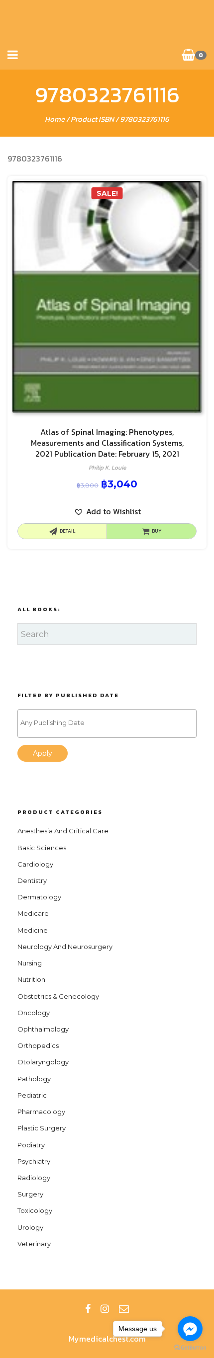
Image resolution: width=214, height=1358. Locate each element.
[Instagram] (105, 1308)
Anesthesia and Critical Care (62, 831)
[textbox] (109, 722)
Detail (67, 531)
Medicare (33, 913)
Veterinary (34, 1244)
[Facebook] (88, 1308)
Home (55, 119)
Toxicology (34, 1210)
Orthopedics (38, 1045)
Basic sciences (41, 848)
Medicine (32, 930)
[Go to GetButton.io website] (190, 1348)
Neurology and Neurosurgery (64, 947)
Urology (30, 1227)
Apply (42, 753)
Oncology (33, 1013)
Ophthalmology (43, 1029)
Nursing (29, 963)
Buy (157, 531)
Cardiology (35, 864)
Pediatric (32, 1095)
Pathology (34, 1079)
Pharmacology (41, 1112)
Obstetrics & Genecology (58, 996)
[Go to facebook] (190, 1328)
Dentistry (32, 880)
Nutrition (31, 979)
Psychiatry (33, 1161)
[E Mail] (124, 1308)
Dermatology (39, 897)
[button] (107, 511)
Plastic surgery (41, 1128)
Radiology (33, 1178)
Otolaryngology (43, 1062)
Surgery (30, 1194)
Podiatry (31, 1145)
